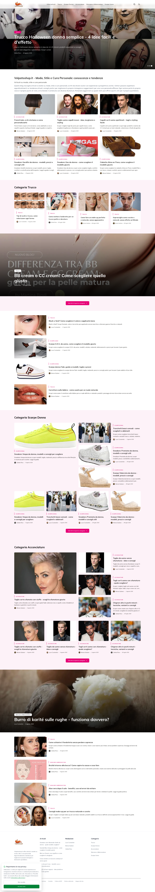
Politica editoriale (68, 881)
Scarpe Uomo (109, 4)
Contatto (50, 881)
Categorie (95, 839)
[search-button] (134, 4)
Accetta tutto (21, 886)
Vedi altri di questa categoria (76, 303)
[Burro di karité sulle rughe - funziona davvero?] (77, 701)
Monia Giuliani (69, 846)
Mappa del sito (80, 881)
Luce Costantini (18, 724)
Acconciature (80, 4)
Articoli (43, 839)
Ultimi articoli (51, 4)
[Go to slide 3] (151, 66)
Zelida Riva (17, 53)
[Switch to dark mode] (139, 4)
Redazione (69, 839)
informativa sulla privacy (18, 878)
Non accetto (21, 882)
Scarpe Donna (68, 4)
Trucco (59, 4)
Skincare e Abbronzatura (94, 4)
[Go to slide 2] (149, 65)
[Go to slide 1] (148, 65)
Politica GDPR (58, 881)
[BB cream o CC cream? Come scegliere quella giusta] (77, 264)
